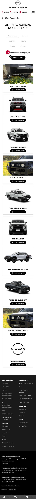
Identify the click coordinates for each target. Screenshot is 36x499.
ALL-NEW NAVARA (7, 399)
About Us (22, 412)
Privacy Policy (23, 423)
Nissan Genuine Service (24, 391)
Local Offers (5, 433)
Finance (4, 439)
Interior (24, 41)
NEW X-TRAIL (6, 387)
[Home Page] (18, 3)
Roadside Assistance (25, 399)
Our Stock (5, 426)
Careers (21, 416)
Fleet (3, 436)
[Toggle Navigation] (33, 12)
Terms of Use (23, 426)
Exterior (25, 36)
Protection (12, 36)
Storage (12, 41)
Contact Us (22, 409)
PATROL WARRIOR (7, 414)
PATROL (4, 390)
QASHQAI (5, 383)
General (23, 46)
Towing (12, 46)
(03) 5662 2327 (10, 461)
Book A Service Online (26, 383)
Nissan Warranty (24, 402)
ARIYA (3, 411)
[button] (18, 74)
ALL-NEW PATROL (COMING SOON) (7, 394)
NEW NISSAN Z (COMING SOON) (7, 406)
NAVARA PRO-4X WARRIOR (7, 418)
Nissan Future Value (8, 446)
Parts (20, 387)
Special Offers (6, 429)
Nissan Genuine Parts (25, 395)
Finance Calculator (8, 443)
